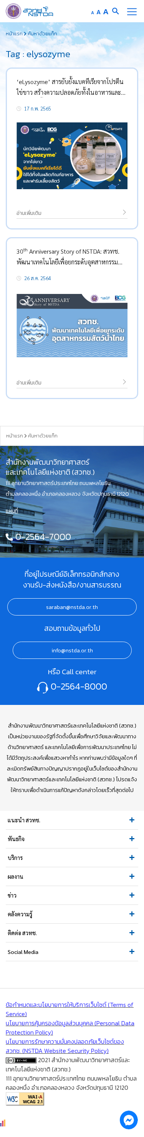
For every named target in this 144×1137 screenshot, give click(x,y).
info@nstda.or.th (72, 650)
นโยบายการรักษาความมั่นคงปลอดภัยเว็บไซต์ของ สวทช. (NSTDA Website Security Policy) (65, 1046)
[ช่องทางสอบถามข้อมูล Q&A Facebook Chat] (128, 1119)
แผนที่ (12, 511)
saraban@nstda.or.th (72, 607)
